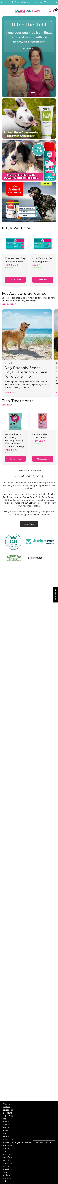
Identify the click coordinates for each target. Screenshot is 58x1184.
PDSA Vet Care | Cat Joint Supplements (42, 259)
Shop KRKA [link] (7, 405)
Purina (26, 497)
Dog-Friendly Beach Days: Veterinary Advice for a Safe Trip (26, 372)
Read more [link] (9, 393)
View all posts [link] (8, 304)
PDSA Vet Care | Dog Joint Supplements (15, 259)
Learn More (29, 524)
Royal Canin (35, 497)
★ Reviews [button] (55, 594)
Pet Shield (7, 497)
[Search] (50, 10)
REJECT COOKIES (23, 1142)
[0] (54, 10)
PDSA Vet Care (30, 503)
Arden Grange (48, 497)
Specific (51, 494)
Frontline (17, 497)
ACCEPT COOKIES (44, 1142)
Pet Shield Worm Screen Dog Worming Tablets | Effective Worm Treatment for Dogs (14, 440)
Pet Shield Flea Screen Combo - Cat (42, 435)
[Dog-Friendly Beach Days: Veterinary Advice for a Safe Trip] (27, 334)
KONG (7, 500)
